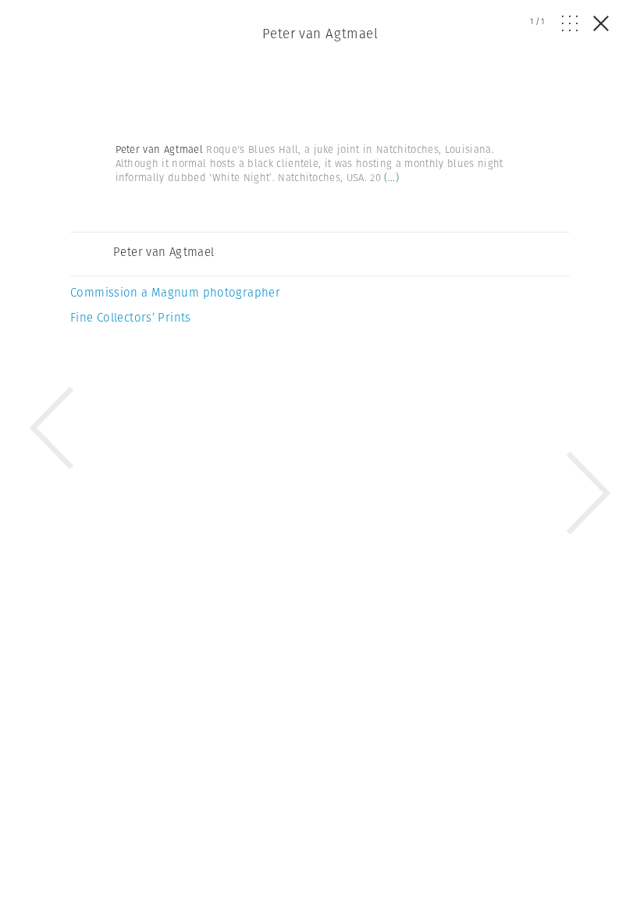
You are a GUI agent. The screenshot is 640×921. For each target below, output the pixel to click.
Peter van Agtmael (320, 33)
